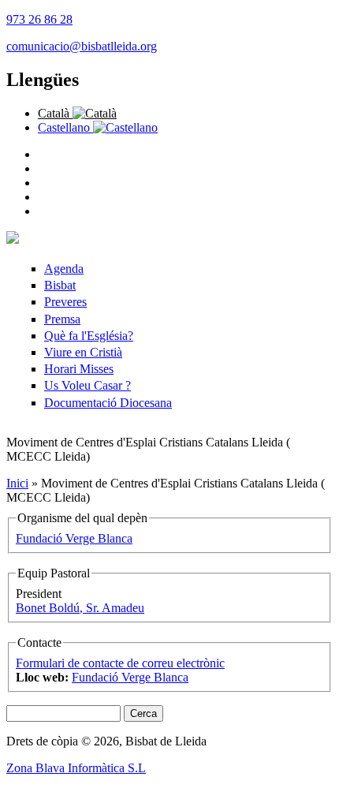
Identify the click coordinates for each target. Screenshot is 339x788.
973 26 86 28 (39, 19)
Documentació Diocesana (108, 402)
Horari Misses (79, 368)
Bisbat (60, 285)
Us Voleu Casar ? (87, 385)
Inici (17, 483)
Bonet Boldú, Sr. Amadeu (80, 607)
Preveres (65, 301)
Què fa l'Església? (88, 335)
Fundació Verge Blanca (74, 538)
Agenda (64, 268)
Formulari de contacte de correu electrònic (120, 663)
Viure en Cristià (83, 352)
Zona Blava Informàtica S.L (76, 768)
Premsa (62, 319)
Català (55, 113)
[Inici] (12, 239)
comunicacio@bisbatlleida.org (81, 46)
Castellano (65, 127)
